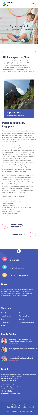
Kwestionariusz (6, 316)
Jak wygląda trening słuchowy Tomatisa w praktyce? (23, 349)
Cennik (21, 319)
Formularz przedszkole (26, 322)
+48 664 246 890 (6, 378)
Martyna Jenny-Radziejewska (17, 226)
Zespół (3, 313)
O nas (21, 313)
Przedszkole (5, 322)
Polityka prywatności (19, 405)
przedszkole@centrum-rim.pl (10, 393)
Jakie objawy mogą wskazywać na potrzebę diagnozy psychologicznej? (21, 340)
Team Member (16, 29)
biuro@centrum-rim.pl (8, 380)
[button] (33, 4)
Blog (2, 319)
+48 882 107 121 (6, 391)
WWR (3, 325)
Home (7, 29)
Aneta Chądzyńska (19, 234)
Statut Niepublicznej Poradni (16, 407)
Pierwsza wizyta (24, 316)
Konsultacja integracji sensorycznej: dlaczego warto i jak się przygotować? (21, 357)
